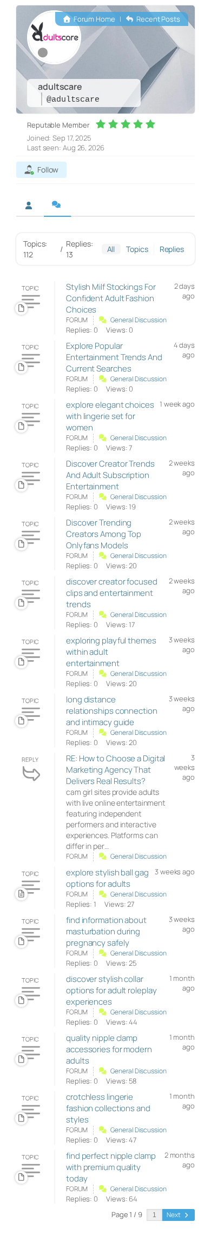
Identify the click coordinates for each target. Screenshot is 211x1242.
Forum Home (93, 19)
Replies (172, 249)
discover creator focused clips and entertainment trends (111, 593)
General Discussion (138, 319)
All (111, 249)
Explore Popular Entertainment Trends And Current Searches (114, 357)
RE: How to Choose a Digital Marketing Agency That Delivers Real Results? (115, 770)
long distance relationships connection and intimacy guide (111, 711)
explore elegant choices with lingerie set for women (110, 416)
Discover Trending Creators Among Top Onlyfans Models (103, 534)
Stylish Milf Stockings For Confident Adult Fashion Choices (110, 298)
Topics (137, 249)
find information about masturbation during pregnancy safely (106, 931)
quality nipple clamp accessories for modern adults (109, 1049)
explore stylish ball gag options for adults (107, 878)
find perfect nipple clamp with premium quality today (111, 1167)
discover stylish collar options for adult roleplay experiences (111, 990)
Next (174, 1214)
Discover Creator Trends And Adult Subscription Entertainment (110, 475)
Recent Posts (157, 19)
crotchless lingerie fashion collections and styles (108, 1108)
